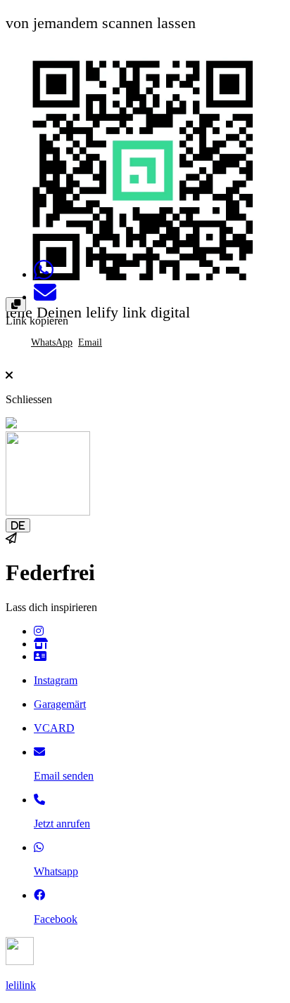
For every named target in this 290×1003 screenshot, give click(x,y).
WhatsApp (51, 342)
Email (90, 342)
